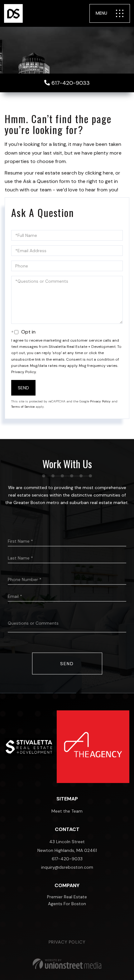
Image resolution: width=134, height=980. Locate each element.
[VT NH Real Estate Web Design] (67, 963)
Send (23, 388)
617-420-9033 (70, 83)
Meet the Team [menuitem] (67, 811)
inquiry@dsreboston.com (67, 867)
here (108, 173)
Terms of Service (23, 407)
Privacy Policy (23, 371)
